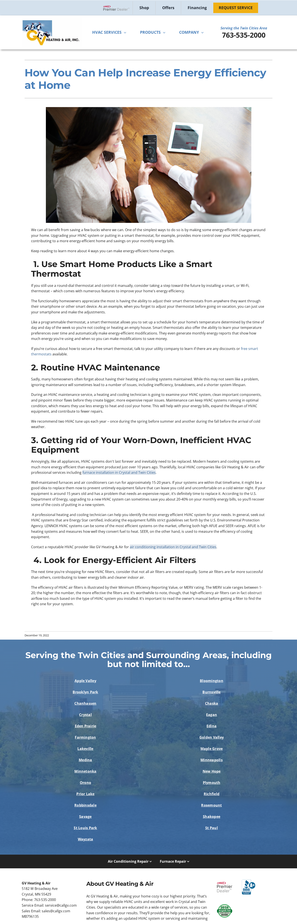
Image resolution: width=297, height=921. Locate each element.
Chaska (211, 703)
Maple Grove (211, 748)
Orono (85, 782)
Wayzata (85, 839)
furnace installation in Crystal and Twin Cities (119, 472)
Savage (85, 816)
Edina (212, 726)
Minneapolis (211, 760)
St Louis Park (85, 827)
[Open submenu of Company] (203, 32)
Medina (85, 760)
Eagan (211, 714)
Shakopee (211, 816)
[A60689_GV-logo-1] (52, 19)
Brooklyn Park (85, 692)
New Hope (212, 771)
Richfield (211, 794)
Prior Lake (85, 794)
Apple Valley (85, 680)
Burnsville (211, 692)
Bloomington (211, 680)
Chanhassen (85, 703)
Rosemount (211, 805)
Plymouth (211, 782)
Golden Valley (211, 737)
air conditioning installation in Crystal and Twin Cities (173, 547)
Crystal (85, 714)
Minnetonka (85, 771)
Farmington (85, 737)
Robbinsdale (85, 805)
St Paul (211, 827)
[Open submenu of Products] (165, 32)
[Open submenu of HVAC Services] (126, 32)
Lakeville (85, 748)
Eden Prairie (85, 726)
